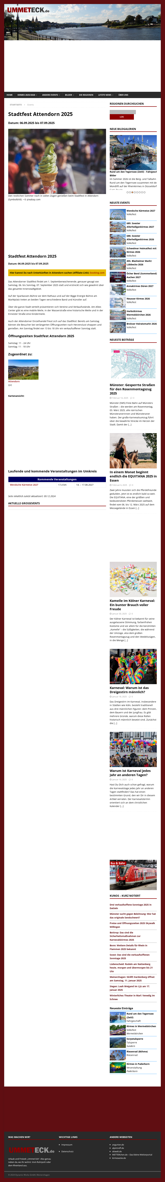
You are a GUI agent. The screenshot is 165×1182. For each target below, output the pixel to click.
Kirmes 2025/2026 (26, 95)
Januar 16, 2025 (119, 779)
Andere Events (50, 95)
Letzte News (104, 95)
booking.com (97, 272)
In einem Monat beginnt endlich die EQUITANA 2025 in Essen (133, 476)
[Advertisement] (82, 66)
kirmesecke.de (119, 1158)
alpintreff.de (118, 1148)
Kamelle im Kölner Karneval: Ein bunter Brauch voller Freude (132, 604)
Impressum (66, 1144)
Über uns (123, 95)
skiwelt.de (117, 1151)
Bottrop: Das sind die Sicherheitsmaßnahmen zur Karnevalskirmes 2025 (125, 936)
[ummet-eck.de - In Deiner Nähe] (82, 38)
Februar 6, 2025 (119, 485)
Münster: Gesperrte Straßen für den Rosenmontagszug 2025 (132, 389)
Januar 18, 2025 (119, 696)
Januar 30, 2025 (119, 613)
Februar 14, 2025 (120, 397)
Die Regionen (86, 95)
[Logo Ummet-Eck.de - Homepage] (31, 1155)
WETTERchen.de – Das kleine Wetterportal (132, 1154)
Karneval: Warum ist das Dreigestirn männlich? (129, 690)
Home (10, 95)
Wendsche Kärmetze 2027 (24, 484)
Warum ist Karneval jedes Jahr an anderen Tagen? (130, 773)
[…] (129, 424)
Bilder (68, 95)
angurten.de (118, 1144)
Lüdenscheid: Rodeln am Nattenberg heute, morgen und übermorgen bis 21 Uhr (131, 968)
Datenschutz (67, 1151)
